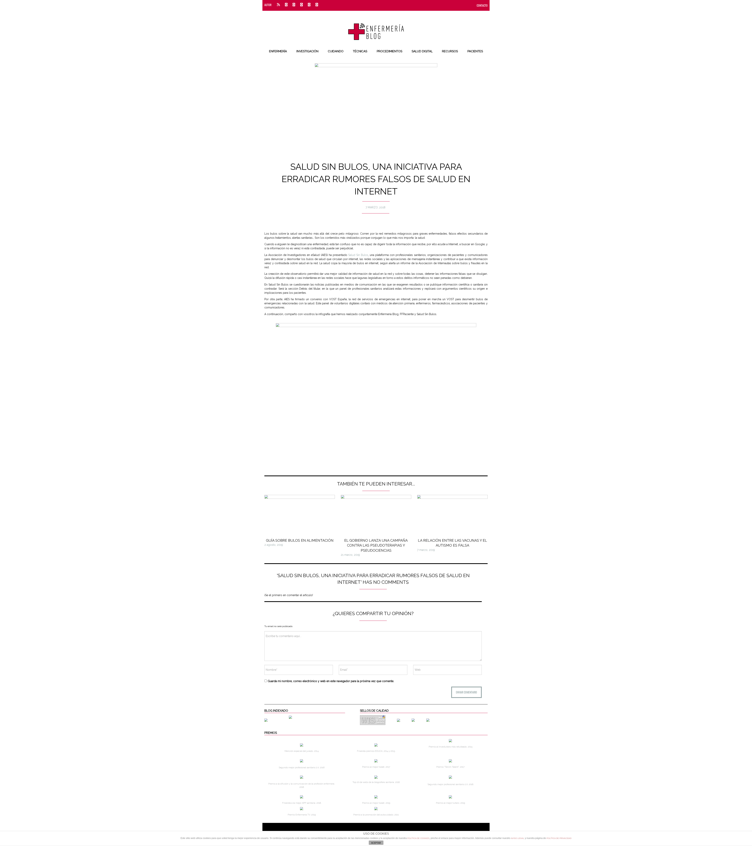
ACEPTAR (376, 843)
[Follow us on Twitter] (293, 5)
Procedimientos (389, 51)
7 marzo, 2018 (375, 207)
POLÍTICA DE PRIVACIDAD (559, 838)
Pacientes (475, 51)
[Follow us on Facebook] (286, 5)
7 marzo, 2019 (426, 549)
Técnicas (360, 51)
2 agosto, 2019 (273, 544)
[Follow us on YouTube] (315, 5)
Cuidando (335, 51)
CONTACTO (482, 5)
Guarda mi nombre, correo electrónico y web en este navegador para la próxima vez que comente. (331, 681)
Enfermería (278, 51)
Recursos (450, 51)
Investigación (307, 51)
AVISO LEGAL (517, 838)
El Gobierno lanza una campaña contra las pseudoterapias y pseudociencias (376, 545)
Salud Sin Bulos (358, 255)
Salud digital (422, 51)
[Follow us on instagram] (301, 5)
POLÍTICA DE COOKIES (418, 838)
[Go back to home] (376, 28)
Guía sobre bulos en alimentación (300, 540)
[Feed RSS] (278, 5)
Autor (267, 5)
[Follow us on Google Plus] (309, 5)
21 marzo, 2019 (350, 554)
